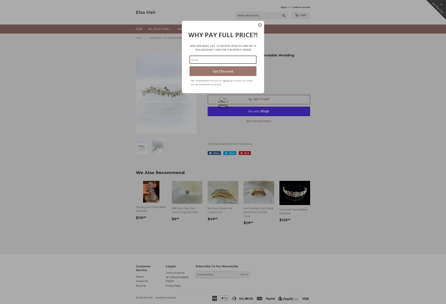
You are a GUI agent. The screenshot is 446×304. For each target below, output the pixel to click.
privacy (223, 106)
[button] (260, 25)
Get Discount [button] (223, 71)
